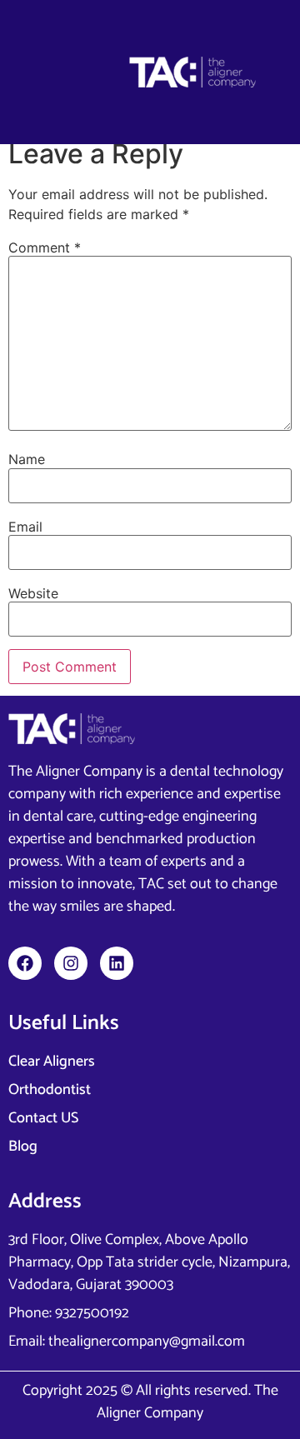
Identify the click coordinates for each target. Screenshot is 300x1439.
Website (33, 593)
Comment (44, 247)
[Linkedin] (116, 963)
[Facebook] (25, 963)
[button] (58, 72)
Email (25, 526)
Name (26, 459)
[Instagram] (71, 963)
